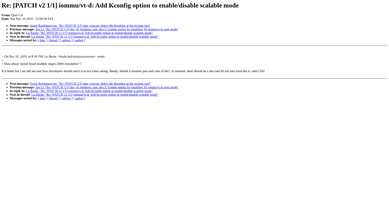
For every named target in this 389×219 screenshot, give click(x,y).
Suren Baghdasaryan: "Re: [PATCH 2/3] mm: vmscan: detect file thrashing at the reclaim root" (90, 25)
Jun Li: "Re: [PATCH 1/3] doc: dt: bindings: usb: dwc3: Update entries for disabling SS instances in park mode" (107, 29)
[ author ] (79, 40)
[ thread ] (53, 40)
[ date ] (42, 40)
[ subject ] (66, 40)
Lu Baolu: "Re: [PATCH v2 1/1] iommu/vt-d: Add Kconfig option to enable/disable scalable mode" (89, 33)
